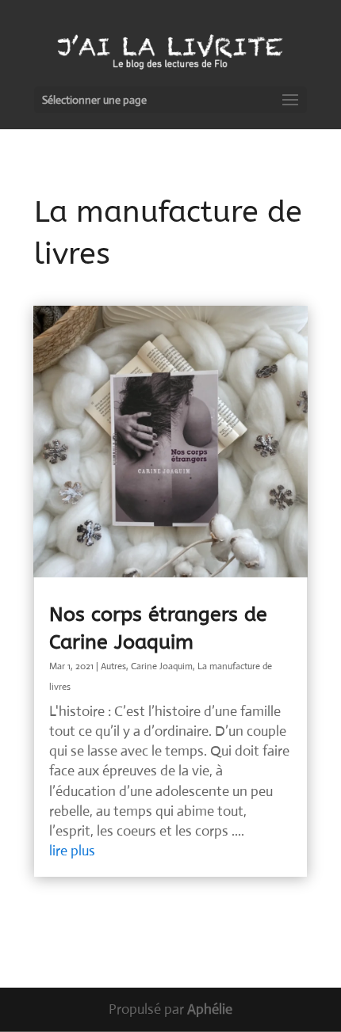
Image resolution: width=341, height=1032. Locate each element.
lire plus (72, 850)
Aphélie (209, 1009)
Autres (113, 666)
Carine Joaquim (162, 666)
